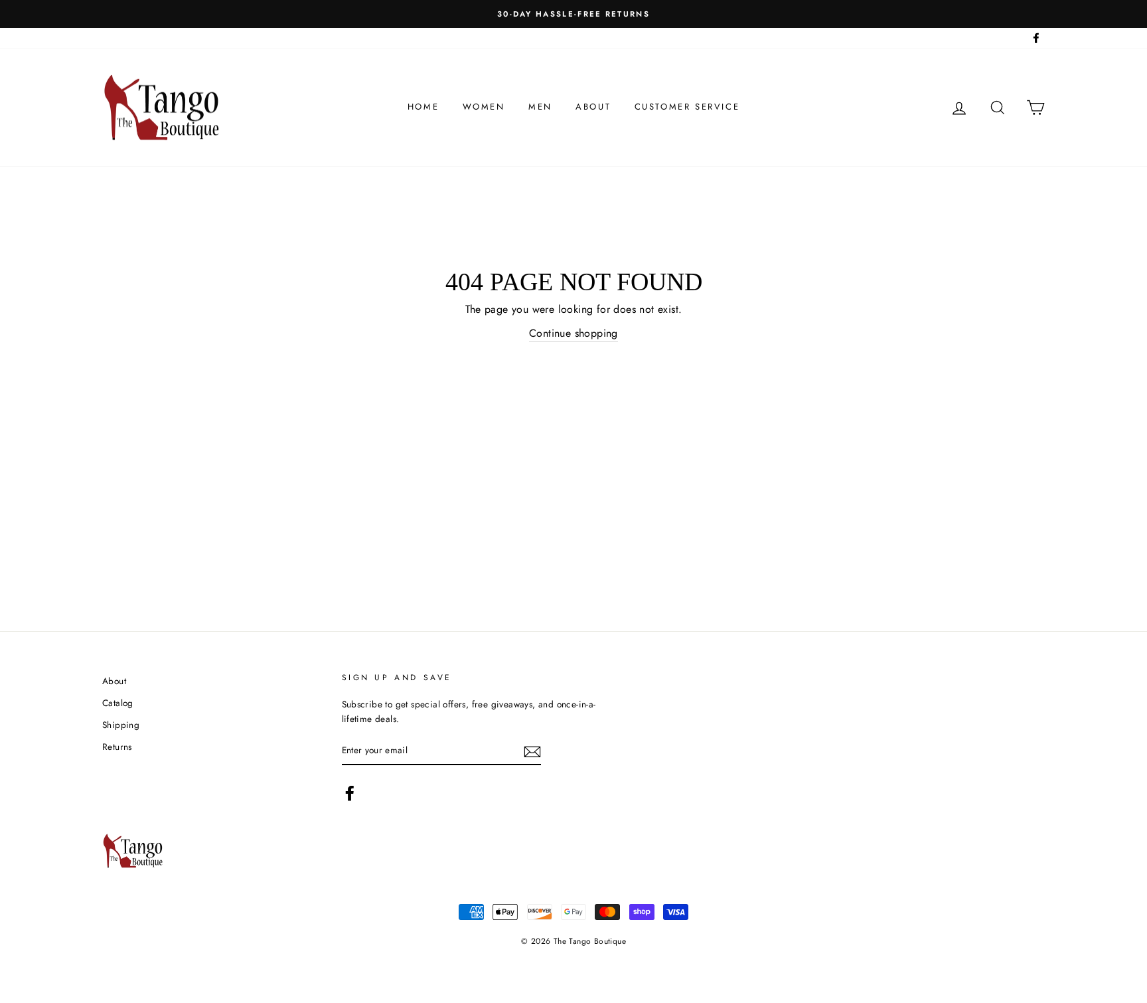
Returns (117, 746)
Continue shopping (573, 333)
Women (484, 106)
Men (540, 106)
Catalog (117, 702)
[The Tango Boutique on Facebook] (350, 793)
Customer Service (687, 106)
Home (423, 106)
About (593, 106)
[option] (573, 14)
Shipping (120, 724)
